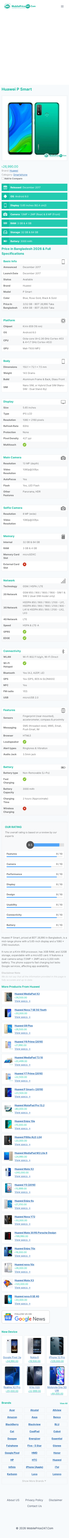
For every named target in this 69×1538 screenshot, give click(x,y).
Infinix (12, 1467)
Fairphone (12, 1445)
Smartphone (20, 174)
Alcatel (34, 1410)
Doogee (12, 1438)
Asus (34, 1417)
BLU (57, 1424)
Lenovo (57, 1474)
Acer (12, 1410)
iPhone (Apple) (34, 1467)
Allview (57, 1410)
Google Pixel (12, 1452)
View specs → (22, 1001)
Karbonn (12, 1474)
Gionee (57, 1445)
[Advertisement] (34, 48)
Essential (57, 1438)
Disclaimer (55, 1500)
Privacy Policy (34, 1500)
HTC (34, 1459)
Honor (56, 1452)
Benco (57, 1417)
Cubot (57, 1431)
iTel (57, 1467)
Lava (34, 1474)
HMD (34, 1452)
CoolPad (34, 1431)
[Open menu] (62, 6)
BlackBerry (12, 1424)
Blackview (34, 1424)
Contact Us (34, 1506)
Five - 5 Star (34, 1445)
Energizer (34, 1438)
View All (63, 1403)
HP (12, 1459)
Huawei (35, 986)
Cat (12, 1431)
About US (13, 1500)
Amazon (12, 1417)
